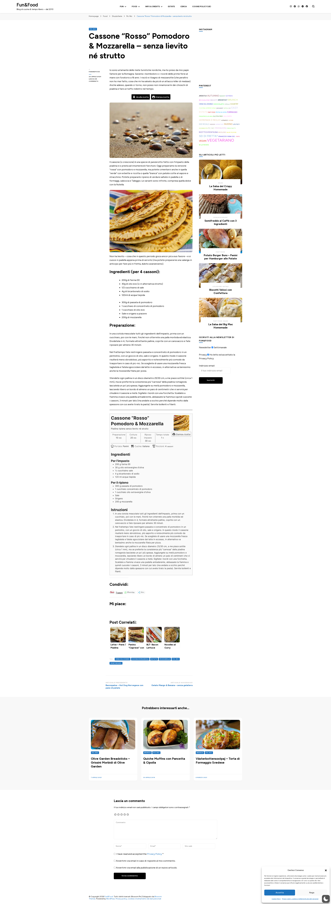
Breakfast (223, 100)
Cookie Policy (276, 899)
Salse (220, 183)
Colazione (217, 286)
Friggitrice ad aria (206, 116)
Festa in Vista (221, 112)
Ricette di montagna (208, 132)
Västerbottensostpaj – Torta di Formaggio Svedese (218, 760)
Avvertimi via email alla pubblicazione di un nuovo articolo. (146, 867)
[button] (326, 870)
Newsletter (205, 347)
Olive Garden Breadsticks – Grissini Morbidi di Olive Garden (110, 762)
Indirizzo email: (207, 365)
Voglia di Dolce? (220, 217)
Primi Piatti (231, 128)
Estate (171, 6)
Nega (311, 892)
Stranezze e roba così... (226, 136)
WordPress (110, 899)
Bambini (229, 96)
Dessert (219, 108)
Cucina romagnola (140, 659)
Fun (122, 6)
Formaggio (232, 112)
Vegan (202, 141)
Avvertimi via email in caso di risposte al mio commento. (145, 860)
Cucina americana (207, 108)
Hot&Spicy (224, 120)
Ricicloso (222, 132)
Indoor (212, 124)
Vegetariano (116, 663)
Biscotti (214, 100)
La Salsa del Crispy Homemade (220, 188)
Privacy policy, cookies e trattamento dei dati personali (300, 899)
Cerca (183, 6)
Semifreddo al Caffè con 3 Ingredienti (221, 222)
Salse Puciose (231, 132)
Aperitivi (203, 96)
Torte (238, 136)
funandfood (94, 72)
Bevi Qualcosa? (204, 100)
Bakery (222, 96)
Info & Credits (152, 6)
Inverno (228, 124)
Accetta (280, 892)
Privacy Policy (154, 854)
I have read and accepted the (140, 854)
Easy (234, 107)
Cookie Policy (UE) (201, 6)
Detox (226, 108)
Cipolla (227, 104)
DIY (229, 108)
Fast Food (211, 112)
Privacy (203, 354)
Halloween (227, 116)
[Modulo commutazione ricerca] (313, 6)
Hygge (231, 120)
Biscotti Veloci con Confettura (220, 291)
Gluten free (218, 116)
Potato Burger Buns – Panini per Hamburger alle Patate (220, 257)
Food (134, 6)
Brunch (233, 99)
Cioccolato (218, 104)
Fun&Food (27, 5)
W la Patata (204, 145)
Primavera (221, 128)
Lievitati (236, 124)
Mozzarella (165, 659)
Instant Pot (219, 124)
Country (234, 104)
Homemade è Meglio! (210, 120)
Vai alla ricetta (142, 97)
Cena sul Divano (123, 659)
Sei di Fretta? (208, 136)
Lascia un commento (97, 80)
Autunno (213, 95)
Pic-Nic (93, 29)
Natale (226, 286)
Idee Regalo (204, 124)
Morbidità (203, 128)
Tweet (119, 592)
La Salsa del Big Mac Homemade (220, 326)
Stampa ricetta (162, 97)
